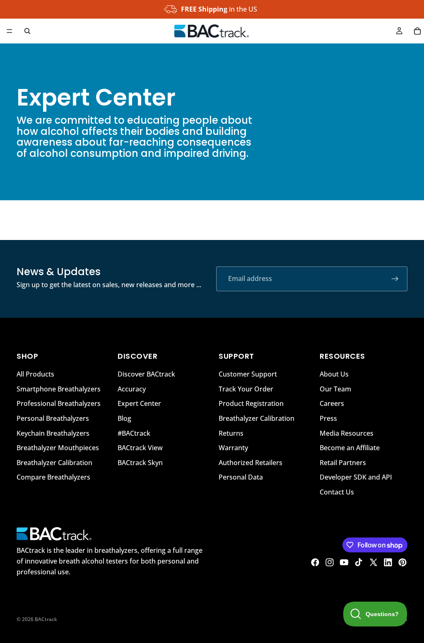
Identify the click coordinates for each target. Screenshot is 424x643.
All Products (35, 374)
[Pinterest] (402, 562)
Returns (231, 432)
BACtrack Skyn (140, 462)
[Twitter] (373, 562)
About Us (334, 374)
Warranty (233, 447)
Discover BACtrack (146, 374)
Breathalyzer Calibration (54, 462)
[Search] (27, 31)
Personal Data (241, 477)
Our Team (335, 388)
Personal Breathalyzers (53, 418)
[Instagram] (330, 562)
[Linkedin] (388, 562)
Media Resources (346, 432)
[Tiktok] (359, 562)
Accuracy (132, 388)
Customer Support (248, 374)
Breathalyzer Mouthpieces (58, 447)
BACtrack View (140, 447)
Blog (124, 418)
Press (328, 418)
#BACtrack (134, 432)
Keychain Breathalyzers (53, 432)
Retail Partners (343, 462)
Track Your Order (246, 388)
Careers (332, 403)
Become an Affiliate (350, 447)
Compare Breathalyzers (53, 477)
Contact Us (337, 492)
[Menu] (9, 31)
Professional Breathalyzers (59, 403)
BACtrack (46, 619)
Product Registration (251, 403)
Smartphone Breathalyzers (59, 388)
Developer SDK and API (356, 477)
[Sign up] (395, 279)
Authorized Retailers (250, 462)
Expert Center (139, 403)
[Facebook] (315, 562)
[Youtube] (344, 562)
